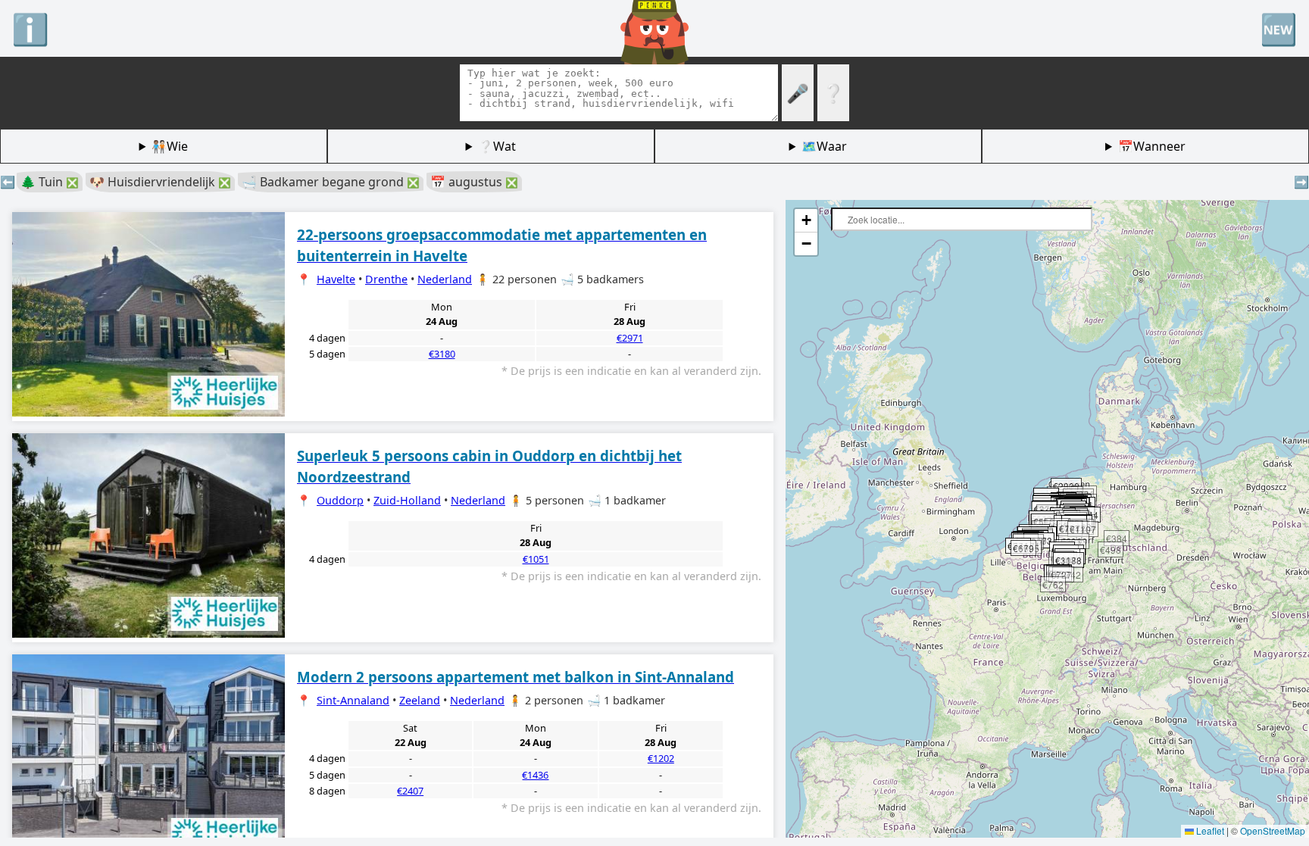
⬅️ (7, 181)
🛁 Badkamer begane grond (331, 181)
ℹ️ (30, 28)
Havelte (336, 279)
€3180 (442, 354)
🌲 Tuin (49, 181)
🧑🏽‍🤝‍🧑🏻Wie (170, 146)
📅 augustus (474, 181)
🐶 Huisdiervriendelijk (160, 181)
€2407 (410, 791)
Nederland (444, 279)
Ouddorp (340, 500)
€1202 (661, 758)
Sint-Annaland (353, 700)
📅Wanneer (1152, 146)
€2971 (630, 338)
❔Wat (497, 146)
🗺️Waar (824, 146)
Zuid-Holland (407, 500)
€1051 (536, 559)
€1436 (535, 775)
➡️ (1301, 181)
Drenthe (386, 279)
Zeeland (419, 700)
